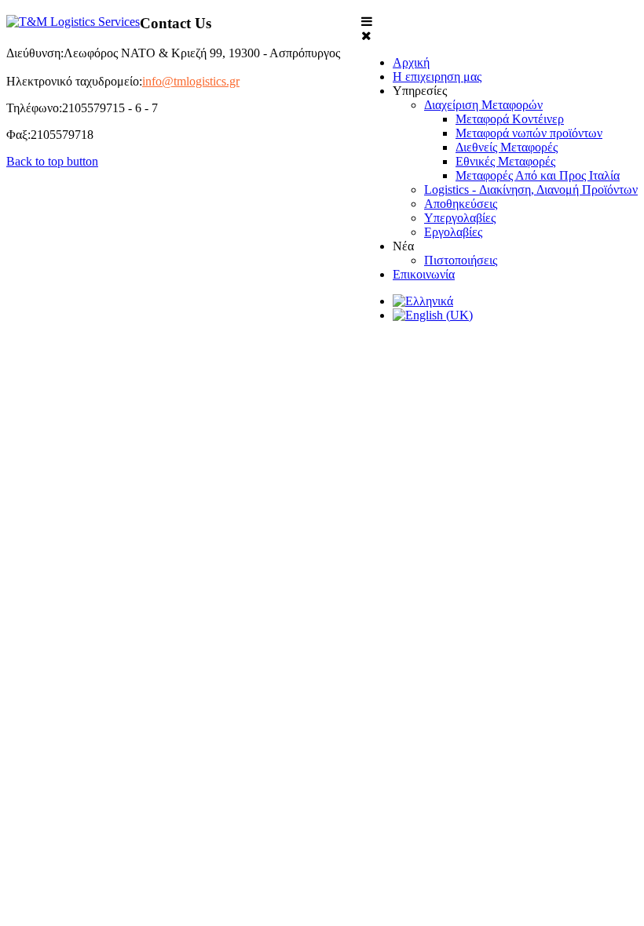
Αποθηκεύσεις (460, 203)
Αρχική (411, 62)
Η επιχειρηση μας (437, 76)
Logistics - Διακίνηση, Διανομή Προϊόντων (531, 189)
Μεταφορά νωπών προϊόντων (529, 133)
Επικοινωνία (424, 274)
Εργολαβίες (453, 232)
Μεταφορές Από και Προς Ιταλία (538, 175)
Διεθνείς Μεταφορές (507, 147)
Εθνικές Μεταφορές (505, 161)
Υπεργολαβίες (460, 217)
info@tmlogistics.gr (191, 81)
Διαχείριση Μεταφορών (483, 104)
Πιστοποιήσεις (460, 260)
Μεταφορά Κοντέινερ (510, 119)
